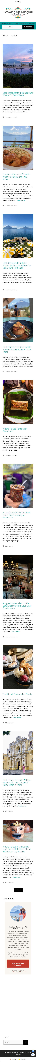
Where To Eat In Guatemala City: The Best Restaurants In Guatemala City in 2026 (16, 849)
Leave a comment (11, 117)
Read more (21, 200)
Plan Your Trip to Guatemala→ (18, 964)
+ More (18, 890)
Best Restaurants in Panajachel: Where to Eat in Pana (18, 94)
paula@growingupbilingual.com (18, 972)
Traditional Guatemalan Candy (17, 694)
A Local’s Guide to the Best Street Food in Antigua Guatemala (16, 515)
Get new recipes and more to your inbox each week (18, 24)
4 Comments (9, 723)
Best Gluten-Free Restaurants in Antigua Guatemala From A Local (17, 349)
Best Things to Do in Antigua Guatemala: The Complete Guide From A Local (17, 782)
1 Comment (9, 546)
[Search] (25, 1042)
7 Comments (9, 882)
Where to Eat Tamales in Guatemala (15, 430)
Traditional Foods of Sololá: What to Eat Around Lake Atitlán (16, 177)
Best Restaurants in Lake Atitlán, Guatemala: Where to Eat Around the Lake (17, 265)
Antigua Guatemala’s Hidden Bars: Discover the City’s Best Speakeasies (17, 606)
